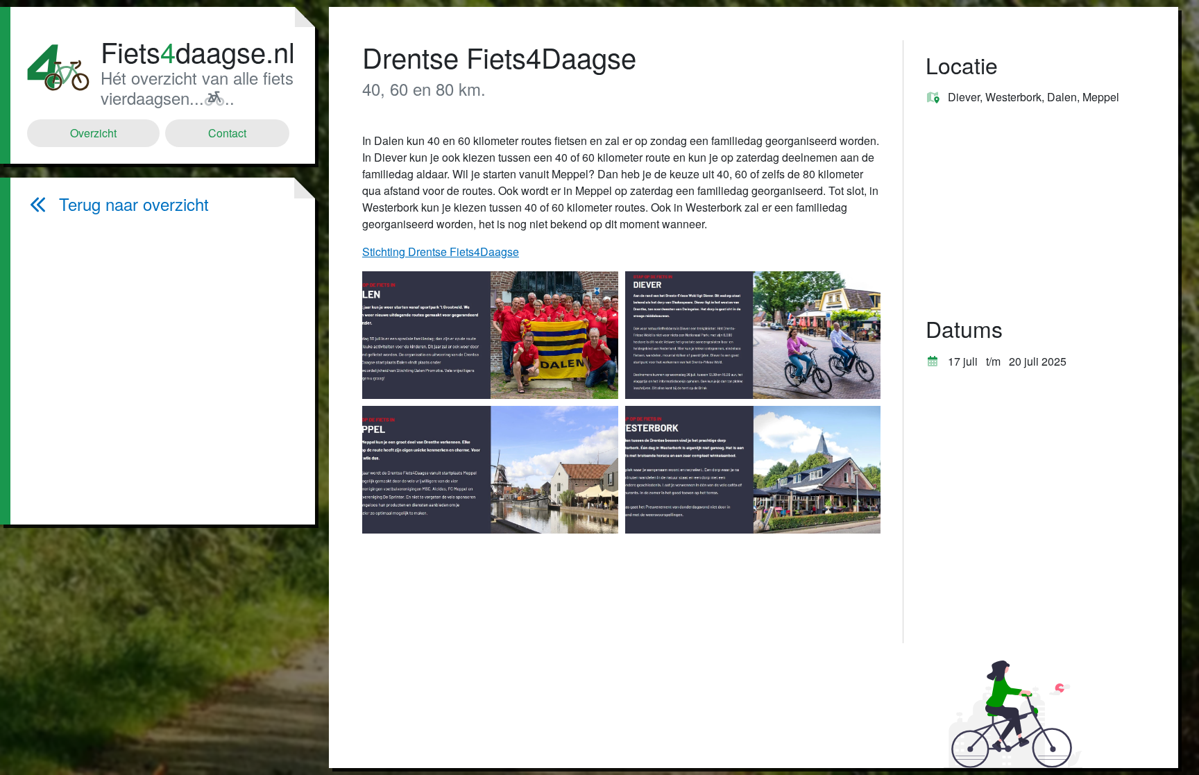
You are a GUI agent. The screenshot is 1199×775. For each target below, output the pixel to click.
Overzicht (93, 133)
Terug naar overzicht (134, 204)
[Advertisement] (160, 369)
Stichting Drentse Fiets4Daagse (440, 251)
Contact (227, 133)
